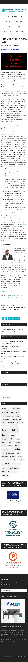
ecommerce (20, 422)
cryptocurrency (16, 416)
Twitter (3, 291)
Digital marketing (11, 422)
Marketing (16, 449)
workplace (5, 475)
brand (18, 408)
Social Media (21, 460)
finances (13, 435)
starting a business (15, 463)
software (5, 464)
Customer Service (5, 419)
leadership (15, 307)
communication (6, 416)
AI (8, 408)
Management (18, 306)
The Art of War (15, 309)
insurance (4, 442)
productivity (5, 456)
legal (3, 445)
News (18, 453)
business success (10, 412)
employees (13, 426)
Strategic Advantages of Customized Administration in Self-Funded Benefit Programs (11, 364)
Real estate (20, 456)
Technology (14, 468)
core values (23, 224)
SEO (14, 460)
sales (3, 460)
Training (10, 471)
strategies (3, 309)
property (12, 456)
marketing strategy (8, 453)
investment (18, 442)
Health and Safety (8, 439)
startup (4, 468)
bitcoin (13, 408)
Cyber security (14, 419)
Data (20, 419)
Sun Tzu (9, 309)
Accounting (4, 408)
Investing (11, 442)
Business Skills (10, 306)
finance (5, 435)
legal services (9, 445)
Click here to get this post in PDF (10, 49)
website (15, 471)
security (9, 460)
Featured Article (10, 430)
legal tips (17, 445)
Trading (4, 471)
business (10, 307)
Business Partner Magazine (14, 10)
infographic (18, 439)
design (3, 422)
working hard (10, 140)
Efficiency (4, 426)
